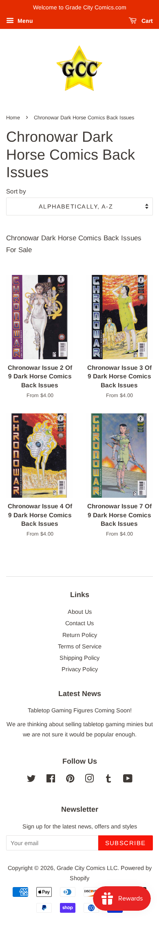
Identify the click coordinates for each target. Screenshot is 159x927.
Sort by (16, 191)
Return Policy (79, 635)
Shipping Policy (79, 658)
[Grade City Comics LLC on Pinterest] (70, 780)
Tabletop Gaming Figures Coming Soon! (80, 710)
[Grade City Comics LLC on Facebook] (50, 780)
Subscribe (125, 842)
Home (13, 117)
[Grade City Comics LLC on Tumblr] (108, 780)
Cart (146, 21)
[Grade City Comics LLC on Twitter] (31, 780)
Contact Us (79, 623)
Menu (24, 21)
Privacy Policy (80, 669)
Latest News (79, 694)
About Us (80, 611)
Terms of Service (80, 646)
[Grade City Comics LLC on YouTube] (127, 780)
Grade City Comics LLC (87, 868)
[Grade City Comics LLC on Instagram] (89, 780)
